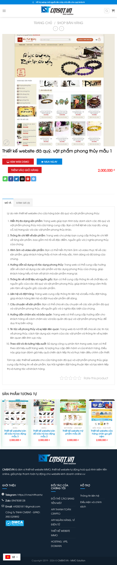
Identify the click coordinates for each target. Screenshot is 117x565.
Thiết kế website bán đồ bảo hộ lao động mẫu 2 (44, 433)
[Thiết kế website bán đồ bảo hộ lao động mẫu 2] (44, 412)
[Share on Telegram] (33, 178)
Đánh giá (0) (23, 202)
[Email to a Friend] (22, 178)
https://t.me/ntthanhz (30, 494)
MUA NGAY (50, 161)
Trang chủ (43, 22)
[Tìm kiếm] (106, 10)
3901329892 (12, 516)
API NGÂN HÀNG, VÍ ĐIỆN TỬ (63, 522)
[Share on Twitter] (16, 178)
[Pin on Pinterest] (27, 178)
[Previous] (2, 424)
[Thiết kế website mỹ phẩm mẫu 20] (73, 412)
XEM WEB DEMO (19, 161)
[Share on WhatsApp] (5, 178)
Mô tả (8, 202)
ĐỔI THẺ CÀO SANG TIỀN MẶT (62, 501)
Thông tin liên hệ (89, 495)
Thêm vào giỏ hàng (25, 170)
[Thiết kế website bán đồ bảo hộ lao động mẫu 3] (15, 412)
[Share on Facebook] (10, 178)
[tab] (8, 203)
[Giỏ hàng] (113, 10)
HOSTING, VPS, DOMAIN (59, 543)
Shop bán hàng (70, 22)
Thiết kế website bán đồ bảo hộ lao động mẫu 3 (15, 433)
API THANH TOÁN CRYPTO (61, 511)
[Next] (114, 424)
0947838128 (18, 500)
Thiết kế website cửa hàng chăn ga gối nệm (102, 433)
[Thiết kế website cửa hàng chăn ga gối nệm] (102, 412)
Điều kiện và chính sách (91, 504)
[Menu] (4, 10)
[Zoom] (6, 143)
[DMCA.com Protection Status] (14, 522)
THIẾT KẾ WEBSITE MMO (60, 533)
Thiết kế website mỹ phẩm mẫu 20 (73, 432)
